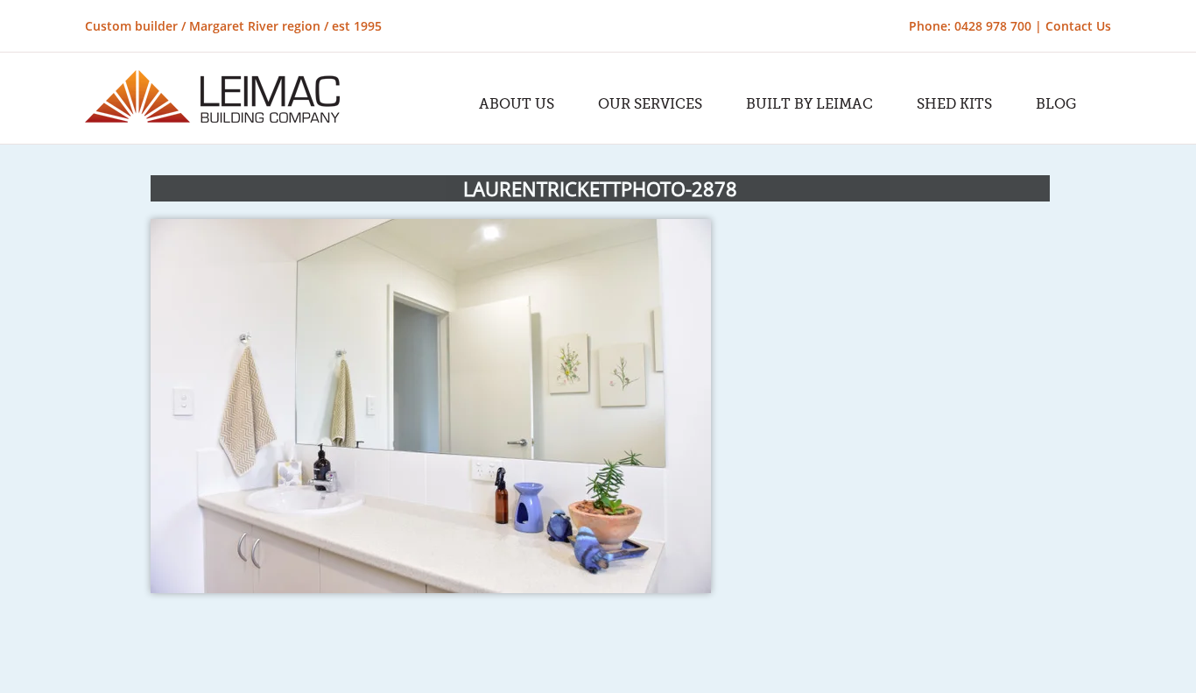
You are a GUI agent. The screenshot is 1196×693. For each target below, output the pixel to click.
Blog (1056, 104)
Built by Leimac (809, 104)
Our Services (650, 104)
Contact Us (1078, 26)
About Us (516, 104)
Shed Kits (954, 104)
